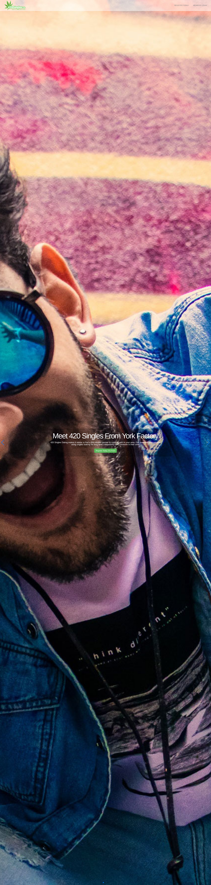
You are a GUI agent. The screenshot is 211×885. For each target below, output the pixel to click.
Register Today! (181, 5)
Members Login (200, 5)
